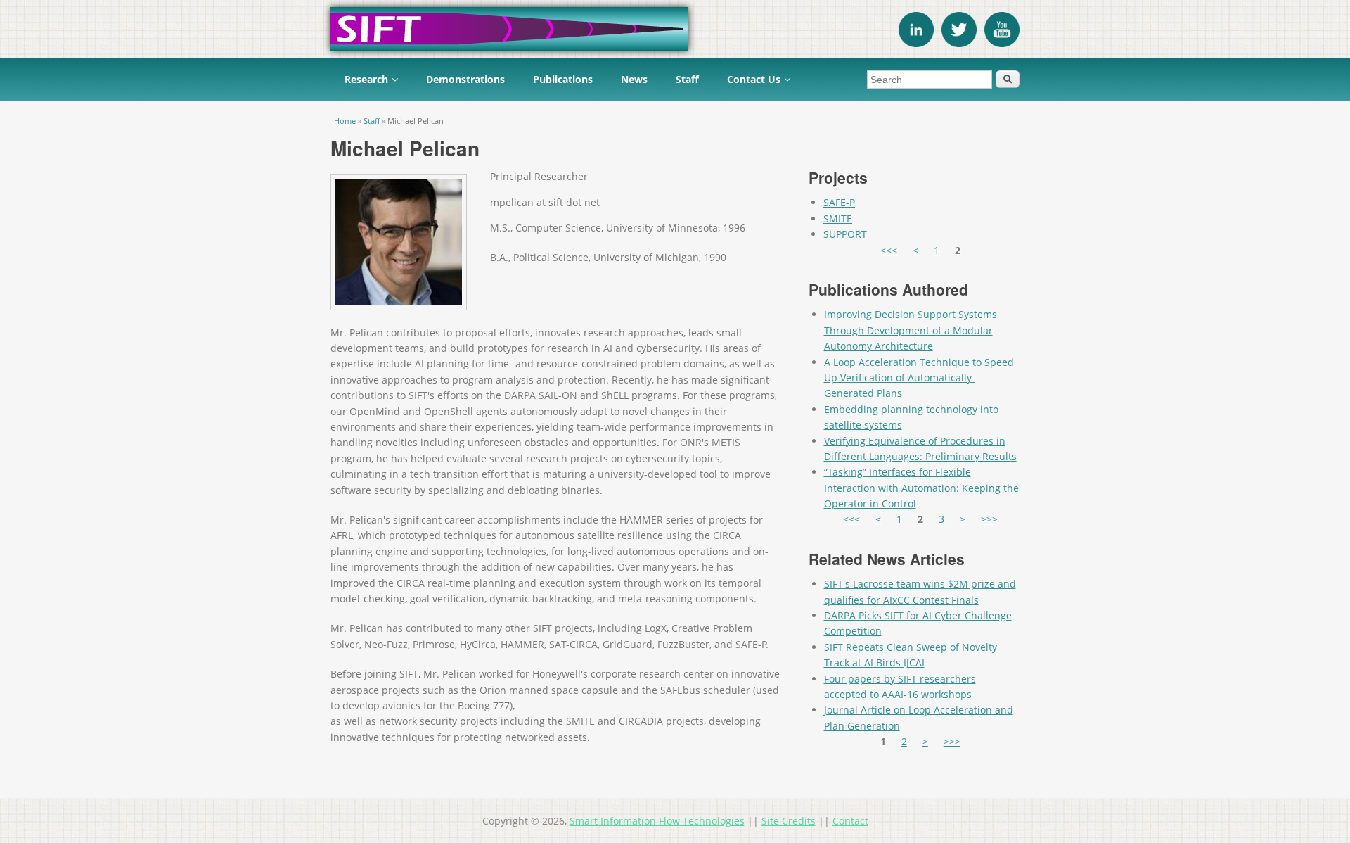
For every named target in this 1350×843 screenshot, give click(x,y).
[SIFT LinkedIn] (916, 43)
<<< (888, 250)
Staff (687, 79)
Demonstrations (465, 79)
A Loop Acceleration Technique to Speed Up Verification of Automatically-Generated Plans (919, 377)
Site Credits (788, 821)
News (634, 79)
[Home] (675, 29)
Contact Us (753, 79)
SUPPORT (845, 234)
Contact (850, 821)
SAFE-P (839, 202)
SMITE (837, 218)
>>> (989, 519)
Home (345, 120)
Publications (563, 79)
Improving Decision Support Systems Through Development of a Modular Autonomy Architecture (910, 330)
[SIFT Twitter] (959, 43)
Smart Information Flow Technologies (657, 821)
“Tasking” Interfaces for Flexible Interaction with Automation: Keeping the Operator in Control (921, 487)
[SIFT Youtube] (1002, 43)
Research (366, 79)
